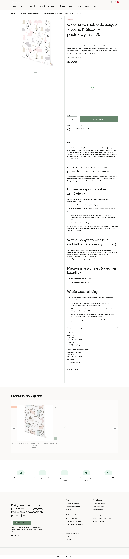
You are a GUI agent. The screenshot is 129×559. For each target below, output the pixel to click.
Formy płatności (71, 518)
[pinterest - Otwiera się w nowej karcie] (19, 535)
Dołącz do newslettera (22, 523)
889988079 (71, 343)
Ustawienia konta (98, 507)
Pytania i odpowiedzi (73, 507)
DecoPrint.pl (15, 13)
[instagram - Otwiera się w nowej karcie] (16, 535)
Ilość (68, 115)
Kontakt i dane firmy (72, 533)
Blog (67, 536)
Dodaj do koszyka (98, 119)
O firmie (68, 539)
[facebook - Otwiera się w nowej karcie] (12, 535)
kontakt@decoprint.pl (73, 345)
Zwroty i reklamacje (72, 504)
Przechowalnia (98, 510)
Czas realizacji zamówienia (74, 524)
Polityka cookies (98, 521)
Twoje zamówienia (99, 504)
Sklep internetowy (64, 556)
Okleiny (23, 13)
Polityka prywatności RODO (102, 518)
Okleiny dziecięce (33, 13)
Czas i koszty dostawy (73, 521)
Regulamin (69, 510)
